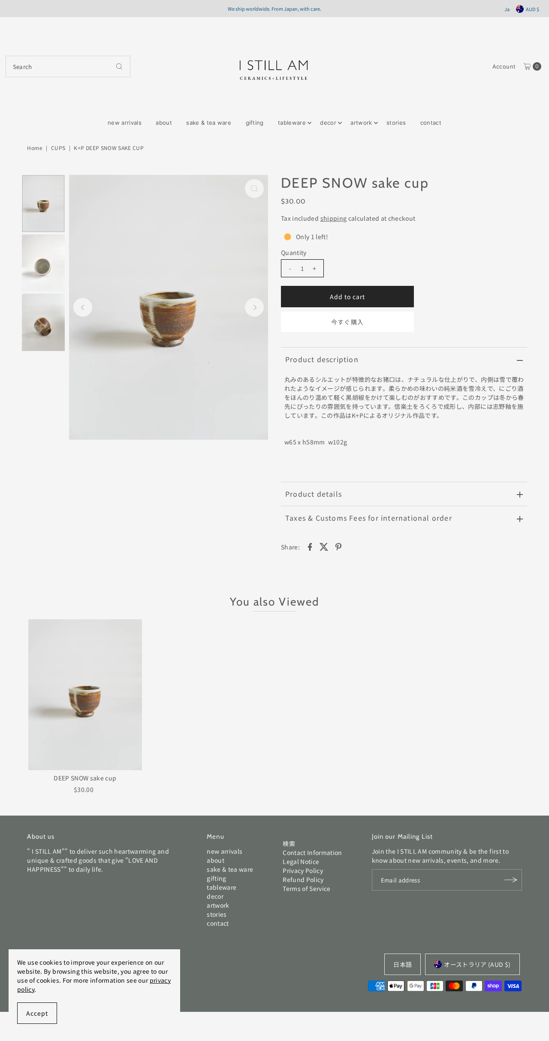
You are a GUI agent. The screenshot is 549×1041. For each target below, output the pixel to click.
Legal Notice (301, 861)
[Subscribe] (511, 880)
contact (430, 122)
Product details (313, 494)
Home (34, 147)
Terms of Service (307, 888)
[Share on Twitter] (324, 546)
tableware (292, 122)
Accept (37, 1013)
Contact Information (312, 852)
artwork (361, 122)
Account (504, 66)
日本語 (402, 964)
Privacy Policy (303, 870)
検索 (289, 843)
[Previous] (82, 307)
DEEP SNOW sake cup (85, 778)
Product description (322, 359)
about (164, 122)
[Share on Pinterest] (338, 546)
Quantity (294, 252)
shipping (333, 218)
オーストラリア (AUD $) (477, 964)
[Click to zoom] (254, 188)
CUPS (58, 147)
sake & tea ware (208, 122)
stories (396, 122)
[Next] (254, 307)
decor (328, 122)
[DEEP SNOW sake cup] (85, 695)
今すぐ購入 (347, 322)
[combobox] (68, 66)
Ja (507, 9)
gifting (255, 122)
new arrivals (125, 122)
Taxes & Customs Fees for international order (368, 518)
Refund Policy (303, 879)
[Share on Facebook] (309, 546)
